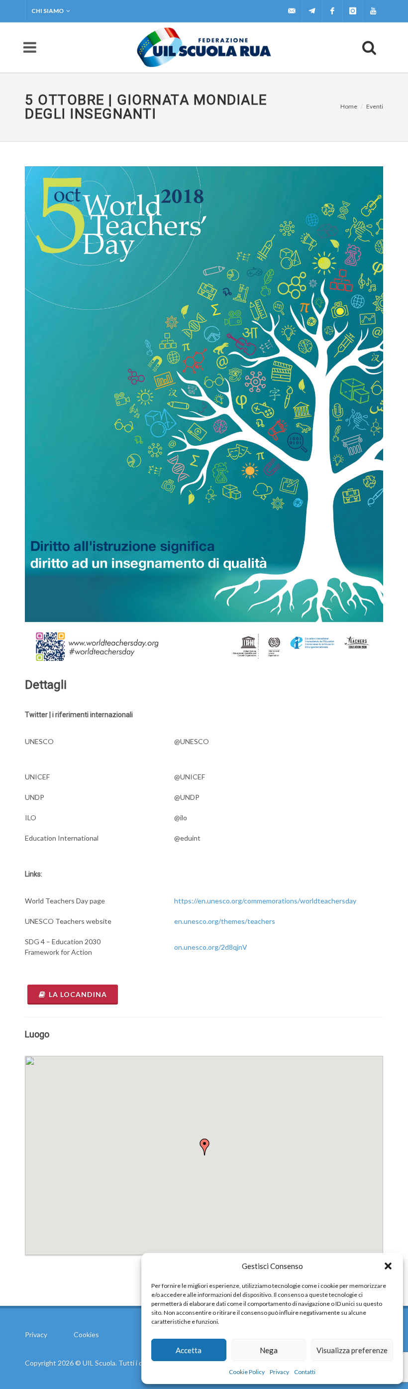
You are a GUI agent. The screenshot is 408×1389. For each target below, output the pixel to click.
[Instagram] (353, 11)
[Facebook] (332, 11)
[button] (388, 1266)
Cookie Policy (247, 1372)
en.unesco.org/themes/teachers (224, 921)
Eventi (374, 106)
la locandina (78, 994)
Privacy (279, 1372)
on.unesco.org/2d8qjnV (210, 947)
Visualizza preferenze (352, 1350)
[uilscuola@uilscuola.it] (292, 11)
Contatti (304, 1372)
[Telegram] (312, 11)
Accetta (189, 1350)
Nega (269, 1350)
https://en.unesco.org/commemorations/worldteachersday (265, 900)
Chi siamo (47, 10)
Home (348, 106)
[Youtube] (373, 11)
